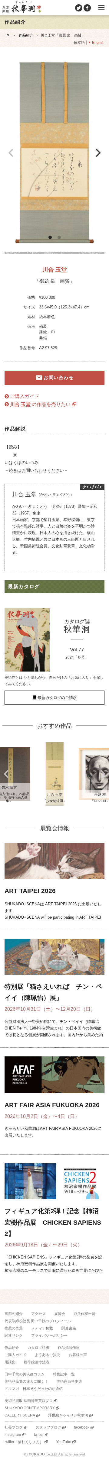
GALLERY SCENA (20, 1415)
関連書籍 (68, 1328)
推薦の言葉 (14, 1328)
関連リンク (14, 1335)
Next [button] (98, 153)
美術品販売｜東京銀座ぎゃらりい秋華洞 (21, 7)
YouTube (63, 1442)
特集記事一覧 (64, 1374)
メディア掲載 (42, 1328)
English (98, 42)
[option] (54, 152)
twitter (39, 1434)
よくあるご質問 (47, 1355)
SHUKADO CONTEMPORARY (30, 1408)
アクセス (38, 1314)
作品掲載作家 (69, 1347)
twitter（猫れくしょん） (24, 1442)
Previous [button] (11, 153)
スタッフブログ (48, 1427)
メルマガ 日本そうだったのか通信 (34, 1389)
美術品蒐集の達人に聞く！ (26, 1381)
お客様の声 (78, 1355)
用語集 (10, 1362)
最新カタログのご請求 (57, 697)
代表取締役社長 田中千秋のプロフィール (38, 1321)
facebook (81, 1427)
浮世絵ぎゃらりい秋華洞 (68, 1415)
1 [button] (50, 237)
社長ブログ (14, 1427)
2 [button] (59, 237)
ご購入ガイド (24, 396)
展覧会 (59, 1314)
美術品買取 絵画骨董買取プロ (29, 1401)
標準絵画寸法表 (36, 1362)
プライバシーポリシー (49, 1335)
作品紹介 (26, 35)
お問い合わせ (59, 377)
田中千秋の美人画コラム (25, 1374)
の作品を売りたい (40, 404)
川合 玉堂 (54, 269)
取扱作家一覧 (84, 1314)
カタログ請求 (38, 1347)
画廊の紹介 (14, 1314)
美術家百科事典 (69, 1381)
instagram (13, 1434)
